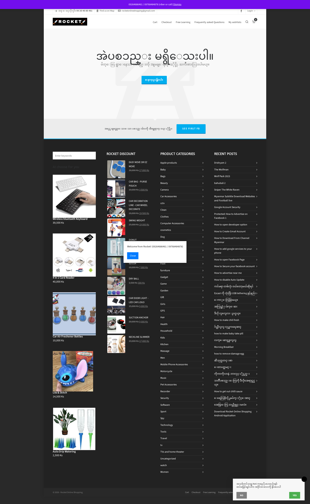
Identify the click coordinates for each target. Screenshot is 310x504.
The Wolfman (221, 169)
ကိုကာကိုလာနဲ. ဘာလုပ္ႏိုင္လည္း (232, 373)
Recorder (165, 391)
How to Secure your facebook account (234, 266)
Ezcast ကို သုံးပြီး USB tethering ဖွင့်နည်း (235, 293)
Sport (163, 411)
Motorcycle (166, 371)
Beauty (164, 183)
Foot (162, 263)
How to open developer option (230, 224)
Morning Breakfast (224, 347)
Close (133, 256)
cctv (162, 203)
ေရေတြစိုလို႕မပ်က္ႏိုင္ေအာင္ (232, 398)
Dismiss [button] (177, 4)
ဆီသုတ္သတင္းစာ (223, 360)
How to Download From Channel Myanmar (231, 240)
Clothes (164, 216)
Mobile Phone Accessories (174, 364)
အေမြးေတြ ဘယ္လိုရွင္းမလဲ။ (230, 404)
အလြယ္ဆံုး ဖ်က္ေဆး (225, 306)
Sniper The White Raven (226, 189)
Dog (162, 237)
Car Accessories (168, 196)
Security (164, 398)
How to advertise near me (228, 273)
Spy (162, 418)
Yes (295, 495)
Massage (164, 351)
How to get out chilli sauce (228, 391)
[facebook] (242, 11)
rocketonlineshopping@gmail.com (138, 10)
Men (162, 357)
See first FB (191, 128)
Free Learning (209, 492)
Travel (163, 438)
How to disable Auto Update (229, 279)
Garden (164, 290)
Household (166, 331)
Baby (163, 169)
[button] (91, 155)
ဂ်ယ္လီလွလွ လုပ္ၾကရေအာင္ (227, 327)
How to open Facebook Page (229, 259)
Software (165, 405)
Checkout (196, 492)
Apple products (168, 162)
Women (164, 472)
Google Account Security (227, 207)
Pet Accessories (168, 384)
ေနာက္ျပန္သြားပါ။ (154, 79)
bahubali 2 (220, 183)
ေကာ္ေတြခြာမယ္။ (226, 300)
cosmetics (165, 230)
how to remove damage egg (229, 353)
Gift (162, 297)
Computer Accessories (172, 223)
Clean (163, 210)
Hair (162, 317)
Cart (187, 492)
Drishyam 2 (220, 162)
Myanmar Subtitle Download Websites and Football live (234, 198)
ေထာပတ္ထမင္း (222, 367)
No (241, 495)
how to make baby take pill (228, 333)
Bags (162, 176)
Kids (162, 337)
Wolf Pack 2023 (222, 176)
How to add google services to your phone (233, 251)
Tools (163, 431)
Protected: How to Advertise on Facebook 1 (231, 216)
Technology (166, 425)
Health (164, 324)
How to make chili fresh (226, 320)
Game (163, 283)
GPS (162, 310)
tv (161, 445)
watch (163, 465)
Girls (162, 304)
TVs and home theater (172, 451)
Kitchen (164, 344)
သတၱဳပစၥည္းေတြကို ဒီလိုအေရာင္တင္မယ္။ (234, 382)
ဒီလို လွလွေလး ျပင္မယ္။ (227, 313)
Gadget (164, 277)
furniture (165, 270)
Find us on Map (107, 10)
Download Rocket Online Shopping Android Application (233, 413)
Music (163, 378)
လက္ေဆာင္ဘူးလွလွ (225, 340)
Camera (164, 189)
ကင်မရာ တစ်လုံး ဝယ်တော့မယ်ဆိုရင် (233, 286)
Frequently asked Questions (231, 492)
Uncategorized (168, 458)
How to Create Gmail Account (230, 231)
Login (250, 10)
